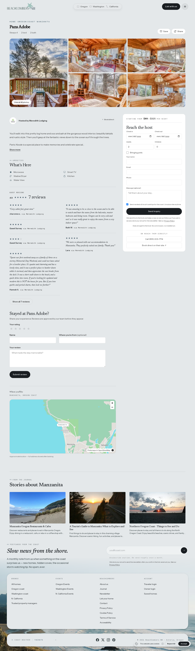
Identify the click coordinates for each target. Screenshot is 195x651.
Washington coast (19, 593)
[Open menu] (185, 6)
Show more (15, 149)
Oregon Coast (26, 22)
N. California (17, 598)
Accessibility (105, 622)
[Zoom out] (112, 407)
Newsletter (105, 593)
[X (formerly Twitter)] (103, 640)
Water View (19, 180)
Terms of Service (108, 618)
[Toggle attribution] (112, 450)
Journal (103, 589)
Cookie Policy (106, 613)
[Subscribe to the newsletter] (184, 550)
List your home (106, 598)
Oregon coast (17, 589)
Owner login (149, 589)
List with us (171, 6)
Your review (15, 347)
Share (180, 31)
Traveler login (150, 584)
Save (165, 31)
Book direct (109, 119)
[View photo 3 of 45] (156, 55)
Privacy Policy (169, 221)
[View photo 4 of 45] (97, 90)
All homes (16, 584)
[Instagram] (108, 640)
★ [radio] (11, 329)
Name (12, 335)
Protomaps (92, 450)
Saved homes (150, 593)
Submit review (20, 374)
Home (13, 22)
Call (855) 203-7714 (154, 239)
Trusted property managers (24, 603)
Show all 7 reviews (21, 301)
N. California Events (64, 593)
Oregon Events (63, 584)
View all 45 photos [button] (21, 102)
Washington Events (64, 589)
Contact (103, 603)
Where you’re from (73, 335)
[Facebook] (97, 640)
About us (104, 584)
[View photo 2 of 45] (97, 55)
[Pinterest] (113, 640)
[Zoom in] (112, 403)
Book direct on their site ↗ (154, 245)
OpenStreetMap (104, 450)
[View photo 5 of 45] (156, 90)
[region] (63, 426)
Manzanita (43, 22)
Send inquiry (154, 211)
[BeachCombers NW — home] (21, 7)
